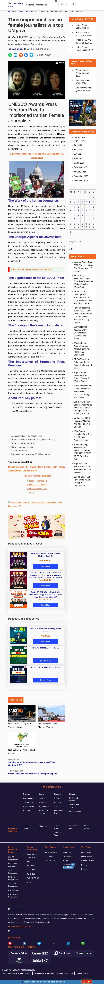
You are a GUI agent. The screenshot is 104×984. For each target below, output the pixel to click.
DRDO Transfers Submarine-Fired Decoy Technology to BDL (83, 363)
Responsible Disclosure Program (17, 973)
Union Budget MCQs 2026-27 (82, 26)
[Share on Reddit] (21, 55)
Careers (69, 866)
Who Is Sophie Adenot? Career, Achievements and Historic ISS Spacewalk (82, 349)
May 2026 (78, 154)
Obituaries (73, 794)
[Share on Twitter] (31, 55)
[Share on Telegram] (15, 55)
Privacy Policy (82, 973)
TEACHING (31, 870)
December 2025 (81, 176)
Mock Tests (86, 852)
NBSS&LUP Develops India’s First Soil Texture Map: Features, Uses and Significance (83, 297)
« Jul (71, 249)
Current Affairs (57, 827)
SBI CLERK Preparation (13, 865)
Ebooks (84, 865)
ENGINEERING (33, 878)
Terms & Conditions (65, 973)
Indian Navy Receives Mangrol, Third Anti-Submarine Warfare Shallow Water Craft (83, 281)
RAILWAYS (31, 866)
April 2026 (78, 158)
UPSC (29, 882)
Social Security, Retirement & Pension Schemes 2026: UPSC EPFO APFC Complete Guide (82, 451)
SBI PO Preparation (13, 858)
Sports (41, 794)
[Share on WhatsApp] (10, 55)
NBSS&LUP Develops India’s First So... (21, 752)
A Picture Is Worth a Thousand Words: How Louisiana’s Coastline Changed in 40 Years (82, 392)
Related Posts (16, 700)
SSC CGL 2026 (51, 861)
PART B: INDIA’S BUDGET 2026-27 (84, 41)
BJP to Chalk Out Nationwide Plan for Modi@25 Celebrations (83, 481)
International (41, 4)
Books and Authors (43, 811)
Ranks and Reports (73, 799)
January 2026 (80, 172)
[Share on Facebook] (26, 55)
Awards (42, 798)
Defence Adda (57, 833)
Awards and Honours (27, 11)
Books (83, 869)
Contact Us (67, 857)
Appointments (29, 806)
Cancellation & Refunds (44, 973)
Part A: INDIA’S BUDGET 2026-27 (84, 34)
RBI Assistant (13, 890)
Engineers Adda (73, 827)
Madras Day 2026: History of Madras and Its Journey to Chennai (82, 422)
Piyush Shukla (16, 49)
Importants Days (58, 811)
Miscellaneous (75, 811)
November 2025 (81, 181)
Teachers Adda (27, 827)
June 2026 (78, 149)
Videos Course (87, 861)
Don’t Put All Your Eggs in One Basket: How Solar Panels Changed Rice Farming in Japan (83, 408)
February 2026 (80, 167)
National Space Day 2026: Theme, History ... (20, 725)
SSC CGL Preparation (13, 884)
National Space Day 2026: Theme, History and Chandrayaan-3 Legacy (83, 266)
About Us (67, 852)
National (30, 4)
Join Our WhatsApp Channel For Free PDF (31, 269)
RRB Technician (51, 852)
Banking (26, 811)
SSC (28, 861)
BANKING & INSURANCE (32, 856)
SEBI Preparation (13, 871)
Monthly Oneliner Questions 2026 (83, 89)
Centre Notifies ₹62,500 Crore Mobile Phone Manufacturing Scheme (80, 333)
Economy (58, 806)
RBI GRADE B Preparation (14, 895)
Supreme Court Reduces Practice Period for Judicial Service (82, 468)
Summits (57, 802)
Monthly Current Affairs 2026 (83, 81)
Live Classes (86, 857)
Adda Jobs (43, 826)
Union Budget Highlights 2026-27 (84, 48)
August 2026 (80, 139)
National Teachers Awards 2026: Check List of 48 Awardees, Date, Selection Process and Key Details (83, 315)
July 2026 (78, 145)
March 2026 (79, 163)
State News (28, 802)
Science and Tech (74, 806)
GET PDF (87, 982)
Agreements (44, 806)
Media (65, 861)
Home (11, 11)
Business (57, 794)
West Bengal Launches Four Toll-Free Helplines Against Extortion (83, 435)
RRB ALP (49, 857)
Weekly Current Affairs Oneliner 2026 (83, 73)
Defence (57, 798)
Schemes (43, 802)
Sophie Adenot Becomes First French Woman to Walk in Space (82, 376)
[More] (56, 1)
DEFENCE (31, 874)
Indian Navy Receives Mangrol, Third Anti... (48, 725)
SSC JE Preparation (13, 878)
